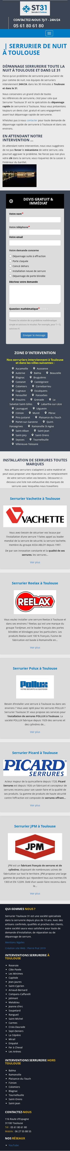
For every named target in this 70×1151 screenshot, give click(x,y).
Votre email (16, 237)
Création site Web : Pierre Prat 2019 (25, 948)
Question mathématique (23, 308)
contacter (32, 120)
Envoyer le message (34, 335)
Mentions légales (14, 942)
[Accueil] (35, 8)
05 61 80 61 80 (28, 25)
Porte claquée (20, 261)
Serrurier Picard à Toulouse (35, 752)
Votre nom (15, 213)
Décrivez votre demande (23, 281)
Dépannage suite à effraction (29, 256)
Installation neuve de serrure (29, 271)
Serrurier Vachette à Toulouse (35, 498)
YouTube (14, 1145)
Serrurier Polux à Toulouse (35, 668)
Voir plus (35, 562)
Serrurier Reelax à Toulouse (35, 583)
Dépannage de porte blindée (29, 276)
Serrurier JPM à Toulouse (35, 826)
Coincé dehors (21, 266)
